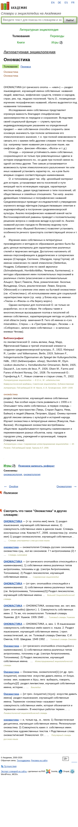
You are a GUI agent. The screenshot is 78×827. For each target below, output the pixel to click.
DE (59, 2)
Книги (21, 42)
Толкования (21, 36)
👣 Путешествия (9, 766)
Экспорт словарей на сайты (14, 771)
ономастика (11, 547)
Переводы (57, 36)
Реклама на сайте (39, 760)
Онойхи (13, 486)
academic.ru (14, 6)
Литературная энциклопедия (39, 29)
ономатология (32, 474)
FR (72, 2)
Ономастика (11, 645)
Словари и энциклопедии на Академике (31, 13)
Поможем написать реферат (36, 465)
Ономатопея (64, 486)
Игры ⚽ (57, 42)
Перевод (25, 66)
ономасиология (13, 474)
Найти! (70, 20)
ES (66, 2)
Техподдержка (23, 760)
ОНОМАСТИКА (13, 521)
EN (52, 2)
